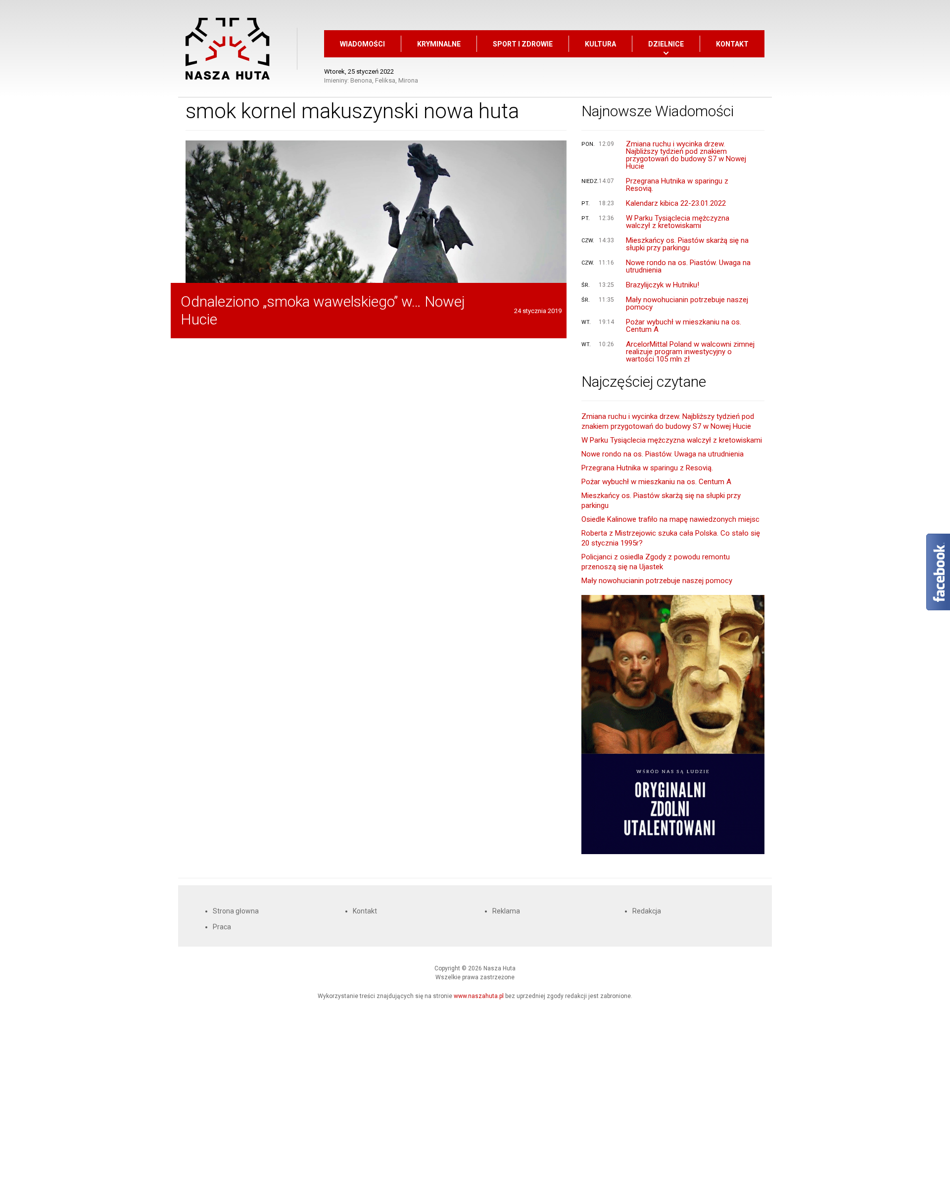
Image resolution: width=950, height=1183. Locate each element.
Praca (222, 927)
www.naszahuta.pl (479, 996)
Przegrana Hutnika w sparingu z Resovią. (677, 185)
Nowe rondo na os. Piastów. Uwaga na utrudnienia (688, 266)
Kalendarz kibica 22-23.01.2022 (676, 203)
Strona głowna (236, 911)
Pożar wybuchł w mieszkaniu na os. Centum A (683, 325)
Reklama (506, 911)
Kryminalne (439, 44)
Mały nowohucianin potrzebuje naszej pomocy (687, 303)
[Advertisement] (475, 1087)
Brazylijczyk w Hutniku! (662, 285)
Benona (361, 80)
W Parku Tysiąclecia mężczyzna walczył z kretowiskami (677, 222)
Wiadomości (362, 44)
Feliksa (385, 80)
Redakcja (646, 911)
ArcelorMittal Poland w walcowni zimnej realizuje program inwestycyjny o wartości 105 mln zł (690, 352)
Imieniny (335, 80)
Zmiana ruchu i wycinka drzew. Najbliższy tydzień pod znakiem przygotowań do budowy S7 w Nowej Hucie (686, 155)
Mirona (408, 80)
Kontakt (732, 44)
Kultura (600, 44)
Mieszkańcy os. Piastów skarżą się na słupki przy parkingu (687, 244)
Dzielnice (666, 44)
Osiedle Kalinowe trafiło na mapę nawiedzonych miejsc (670, 519)
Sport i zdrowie (523, 44)
